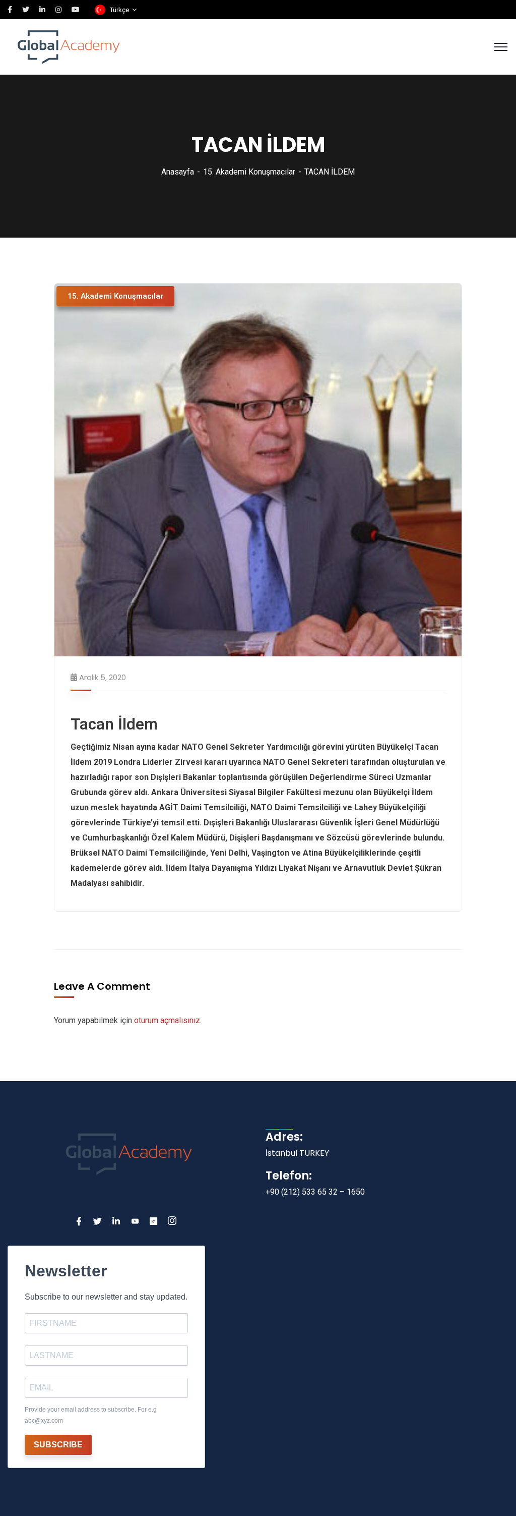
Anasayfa (177, 172)
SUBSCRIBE (58, 1444)
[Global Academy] (69, 46)
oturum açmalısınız (167, 1020)
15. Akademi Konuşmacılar (249, 172)
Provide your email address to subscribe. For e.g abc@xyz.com (91, 1415)
